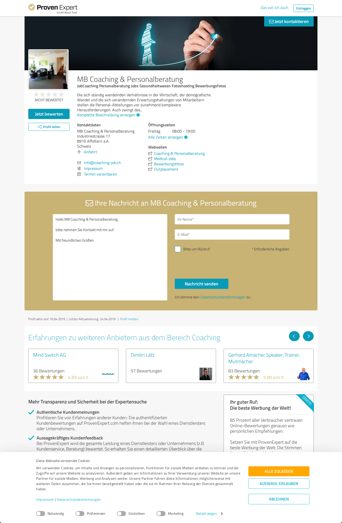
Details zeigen (206, 513)
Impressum (45, 499)
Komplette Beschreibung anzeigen (106, 115)
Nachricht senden (201, 283)
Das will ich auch (274, 7)
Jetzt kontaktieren (291, 21)
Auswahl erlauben (279, 483)
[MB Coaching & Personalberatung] (48, 69)
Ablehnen (279, 499)
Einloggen (303, 8)
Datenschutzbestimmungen (79, 499)
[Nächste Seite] (308, 336)
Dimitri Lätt (142, 354)
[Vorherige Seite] (294, 336)
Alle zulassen (279, 471)
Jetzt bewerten (49, 114)
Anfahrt (90, 152)
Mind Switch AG (49, 354)
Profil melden (129, 319)
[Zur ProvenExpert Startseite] (52, 9)
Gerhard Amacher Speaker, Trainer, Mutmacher (264, 358)
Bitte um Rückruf (196, 249)
